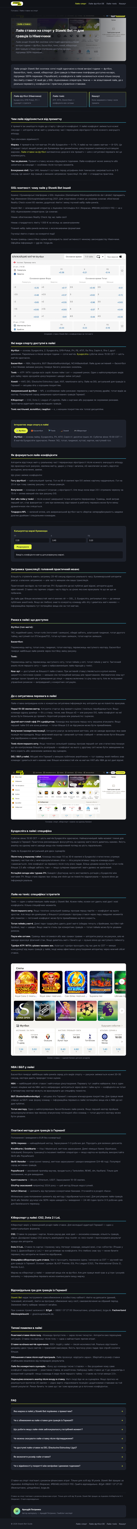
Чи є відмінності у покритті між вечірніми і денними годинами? (47, 1465)
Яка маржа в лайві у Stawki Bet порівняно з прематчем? (43, 1411)
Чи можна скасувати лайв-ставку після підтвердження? (43, 1438)
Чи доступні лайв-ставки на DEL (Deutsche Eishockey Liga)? (45, 1447)
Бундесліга (82, 354)
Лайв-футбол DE (96, 3)
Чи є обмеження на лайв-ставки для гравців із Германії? (43, 1420)
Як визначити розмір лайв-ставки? (32, 1456)
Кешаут (122, 3)
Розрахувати (23, 547)
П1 (15, 536)
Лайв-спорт (80, 3)
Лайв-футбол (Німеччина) (27, 99)
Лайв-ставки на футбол (33, 152)
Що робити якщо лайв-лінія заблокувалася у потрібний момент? (48, 1429)
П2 (89, 536)
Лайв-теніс (111, 3)
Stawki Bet (16, 1297)
